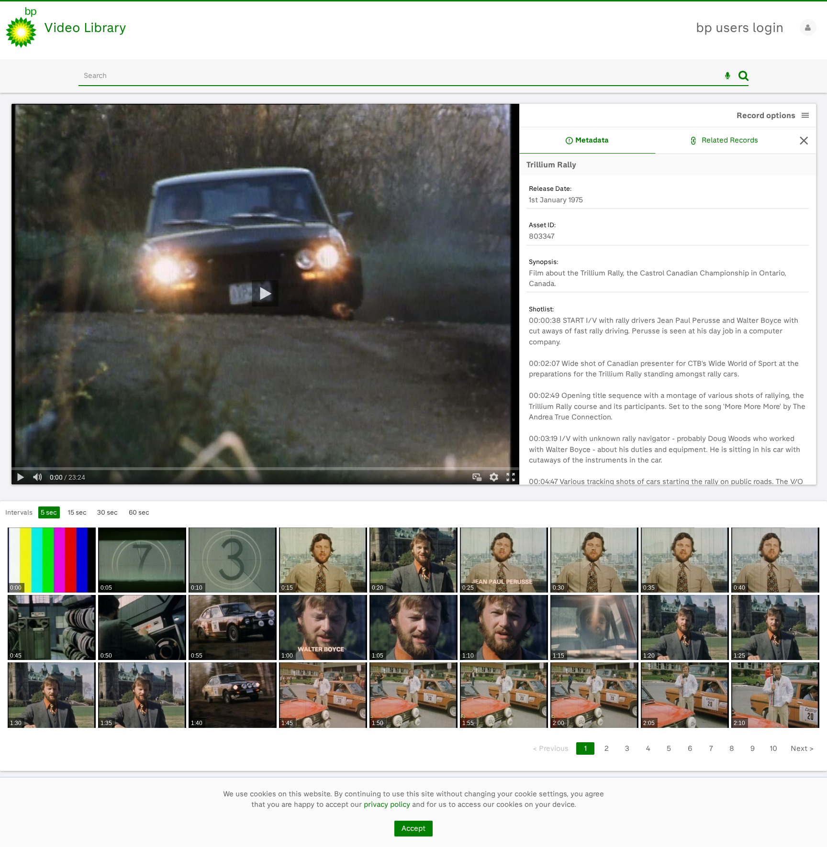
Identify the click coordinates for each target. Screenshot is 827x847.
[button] (805, 115)
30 (107, 512)
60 (139, 512)
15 (77, 512)
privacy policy (387, 804)
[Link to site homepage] (21, 27)
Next (802, 748)
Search (743, 75)
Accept (413, 828)
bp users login (739, 27)
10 (773, 748)
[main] (413, 435)
